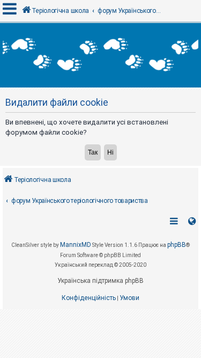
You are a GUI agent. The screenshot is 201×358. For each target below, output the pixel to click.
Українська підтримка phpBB (100, 280)
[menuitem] (89, 298)
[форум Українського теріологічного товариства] (100, 55)
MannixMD (75, 245)
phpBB (176, 245)
